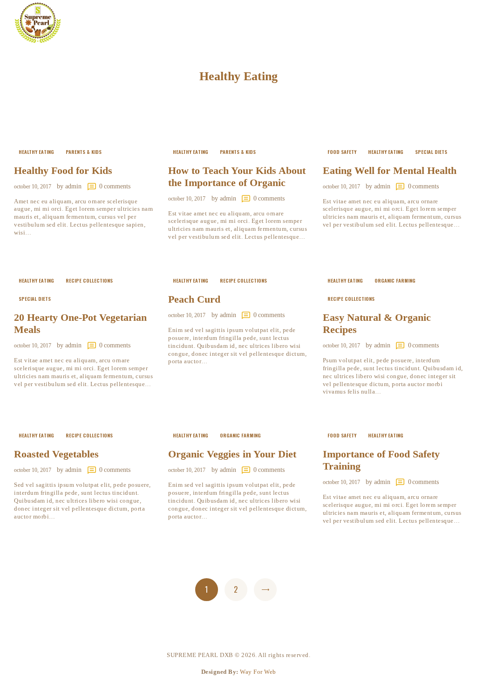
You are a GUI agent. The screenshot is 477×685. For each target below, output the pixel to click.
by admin (70, 186)
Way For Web (258, 671)
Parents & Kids (84, 151)
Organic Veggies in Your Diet (232, 454)
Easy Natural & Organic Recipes (377, 323)
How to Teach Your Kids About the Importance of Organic (237, 176)
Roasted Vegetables (56, 454)
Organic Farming (395, 280)
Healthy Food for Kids (63, 170)
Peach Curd (194, 299)
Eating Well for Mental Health (390, 170)
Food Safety (341, 151)
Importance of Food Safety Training (381, 460)
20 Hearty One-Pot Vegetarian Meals (80, 323)
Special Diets (431, 151)
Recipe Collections (89, 280)
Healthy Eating (36, 151)
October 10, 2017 (32, 186)
